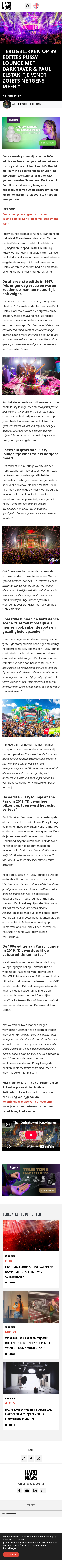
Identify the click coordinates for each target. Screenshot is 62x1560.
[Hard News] (6, 5)
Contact (31, 1505)
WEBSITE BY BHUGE (9, 1513)
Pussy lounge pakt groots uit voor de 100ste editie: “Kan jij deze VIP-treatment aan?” (30, 218)
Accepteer (11, 1554)
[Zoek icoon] (28, 6)
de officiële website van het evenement (29, 1101)
